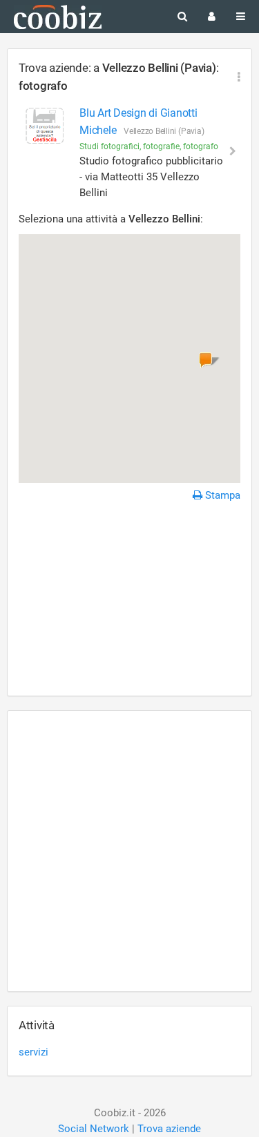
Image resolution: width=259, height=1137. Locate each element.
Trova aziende (169, 1128)
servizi (33, 1052)
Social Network (93, 1128)
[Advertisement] (129, 601)
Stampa (221, 495)
